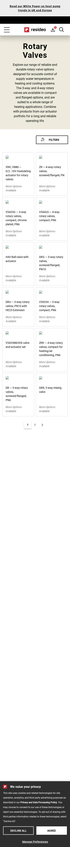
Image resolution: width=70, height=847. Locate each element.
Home (35, 29)
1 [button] (27, 424)
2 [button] (35, 424)
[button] (52, 139)
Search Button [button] (61, 29)
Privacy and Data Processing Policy (38, 802)
